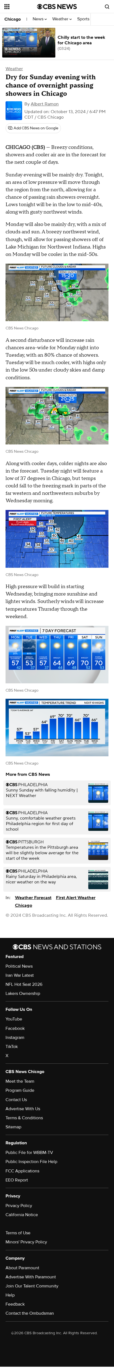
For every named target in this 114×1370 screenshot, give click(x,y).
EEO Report (17, 1180)
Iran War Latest (20, 975)
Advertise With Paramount (31, 1277)
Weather (60, 19)
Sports (83, 19)
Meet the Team (20, 1081)
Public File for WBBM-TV (29, 1152)
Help (10, 1295)
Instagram (15, 1037)
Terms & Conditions (24, 1118)
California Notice (22, 1215)
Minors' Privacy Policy (26, 1242)
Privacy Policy (19, 1205)
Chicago (12, 19)
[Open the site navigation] (20, 6)
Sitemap (13, 1127)
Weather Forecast (33, 897)
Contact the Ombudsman (30, 1313)
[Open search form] (107, 6)
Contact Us (16, 1100)
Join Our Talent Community (32, 1286)
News (39, 19)
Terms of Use (18, 1233)
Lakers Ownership (23, 993)
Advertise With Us (23, 1109)
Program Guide (20, 1090)
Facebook (15, 1028)
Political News (19, 966)
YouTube (14, 1019)
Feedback (15, 1304)
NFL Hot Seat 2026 (24, 984)
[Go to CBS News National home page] (57, 6)
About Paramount (22, 1268)
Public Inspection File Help (31, 1161)
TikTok (12, 1046)
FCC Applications (22, 1171)
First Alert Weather (75, 897)
